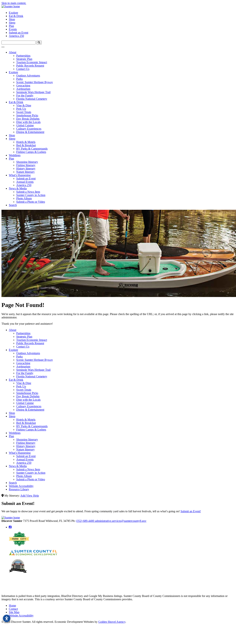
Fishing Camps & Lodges (31, 151)
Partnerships (23, 55)
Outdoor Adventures (28, 75)
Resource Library (19, 489)
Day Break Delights (27, 118)
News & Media (18, 188)
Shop (12, 19)
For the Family (24, 95)
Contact (13, 608)
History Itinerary (25, 168)
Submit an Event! (191, 511)
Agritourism (23, 88)
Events (13, 29)
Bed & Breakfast (26, 145)
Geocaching (23, 85)
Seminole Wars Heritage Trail (33, 92)
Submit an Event (18, 32)
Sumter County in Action (30, 195)
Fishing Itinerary (25, 165)
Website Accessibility (21, 486)
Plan (11, 25)
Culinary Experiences (28, 128)
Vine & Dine (23, 105)
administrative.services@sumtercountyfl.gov (120, 520)
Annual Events (25, 181)
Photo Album (24, 198)
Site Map (14, 612)
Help (36, 495)
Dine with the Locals (28, 122)
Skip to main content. (13, 3)
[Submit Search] (39, 42)
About (12, 52)
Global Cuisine (25, 125)
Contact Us (22, 68)
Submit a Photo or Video (30, 201)
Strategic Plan (24, 59)
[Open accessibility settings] (6, 618)
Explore (13, 12)
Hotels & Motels (25, 142)
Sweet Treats (23, 112)
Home (12, 605)
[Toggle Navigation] (2, 47)
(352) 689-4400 (85, 520)
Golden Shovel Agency (111, 621)
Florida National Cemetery (31, 98)
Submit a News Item (28, 191)
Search (13, 205)
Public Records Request (30, 65)
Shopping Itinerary (27, 161)
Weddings (14, 155)
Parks (19, 78)
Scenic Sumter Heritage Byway (34, 82)
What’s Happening (20, 175)
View (29, 495)
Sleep (12, 22)
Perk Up (21, 108)
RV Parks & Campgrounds (32, 148)
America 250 (16, 35)
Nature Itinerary (25, 171)
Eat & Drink (16, 16)
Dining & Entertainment (30, 132)
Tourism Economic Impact (31, 62)
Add (23, 495)
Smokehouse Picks (27, 115)
